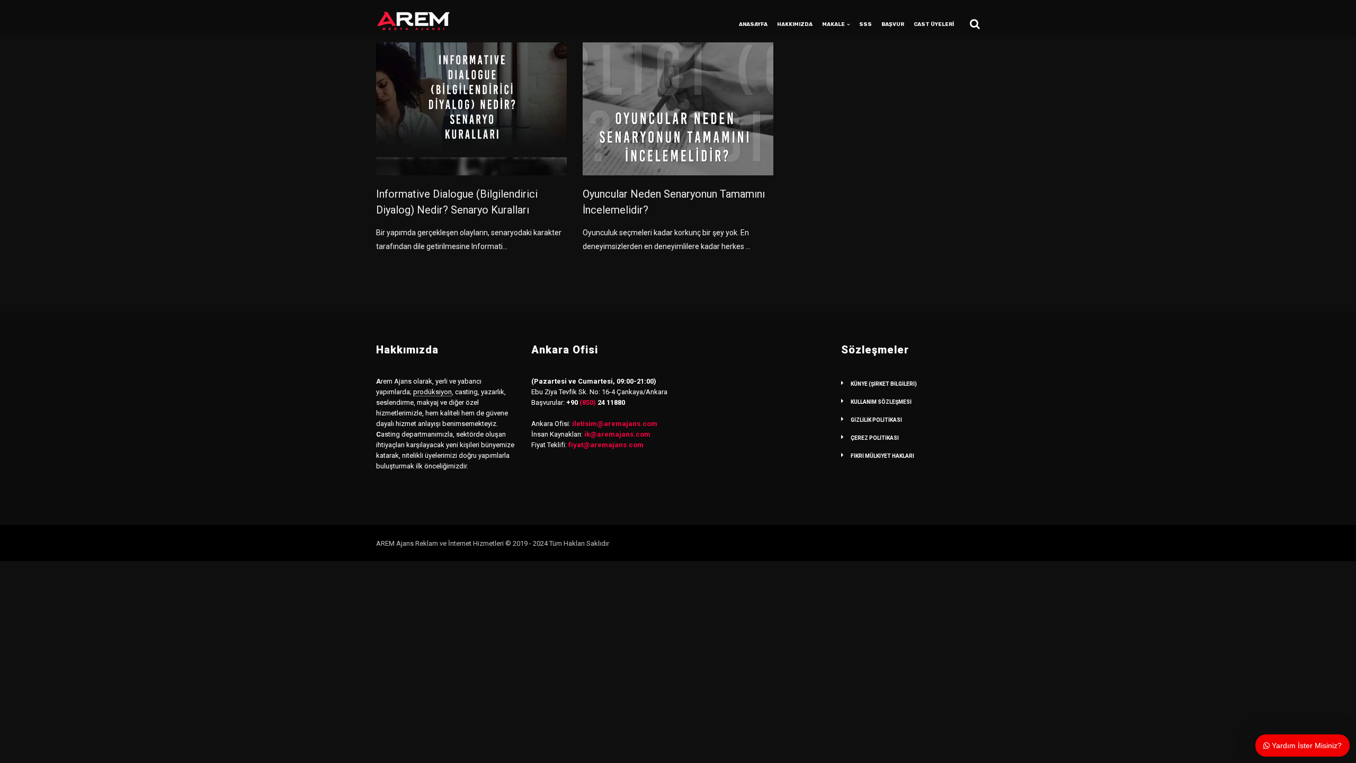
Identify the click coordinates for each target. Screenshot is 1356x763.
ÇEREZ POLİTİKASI (875, 438)
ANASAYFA (753, 24)
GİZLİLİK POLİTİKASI (876, 420)
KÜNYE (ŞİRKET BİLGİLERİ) (884, 384)
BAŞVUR (892, 24)
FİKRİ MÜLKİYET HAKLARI (882, 456)
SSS (865, 24)
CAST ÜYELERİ (934, 24)
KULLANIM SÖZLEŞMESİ (881, 402)
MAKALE (833, 24)
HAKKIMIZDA (795, 24)
